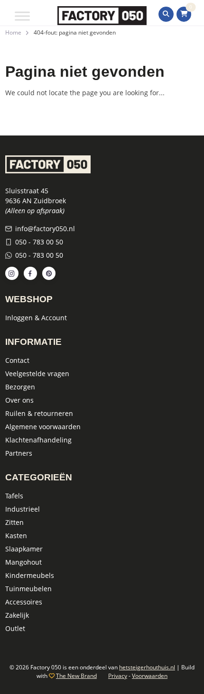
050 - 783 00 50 (39, 241)
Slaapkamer (24, 548)
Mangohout (23, 562)
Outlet (15, 628)
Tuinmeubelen (28, 588)
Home (13, 32)
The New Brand (76, 676)
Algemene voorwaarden (43, 426)
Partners (18, 453)
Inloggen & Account (36, 317)
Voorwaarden (149, 676)
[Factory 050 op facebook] (30, 273)
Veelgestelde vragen (37, 373)
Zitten (14, 522)
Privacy (117, 676)
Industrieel (22, 509)
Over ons (19, 400)
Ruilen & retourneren (39, 413)
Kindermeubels (29, 575)
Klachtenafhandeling (38, 439)
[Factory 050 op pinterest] (49, 273)
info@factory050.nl (45, 228)
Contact (17, 360)
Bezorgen (20, 386)
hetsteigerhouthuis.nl (147, 667)
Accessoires (23, 601)
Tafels (14, 495)
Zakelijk (17, 615)
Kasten (16, 535)
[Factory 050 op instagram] (12, 273)
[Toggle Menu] (22, 15)
